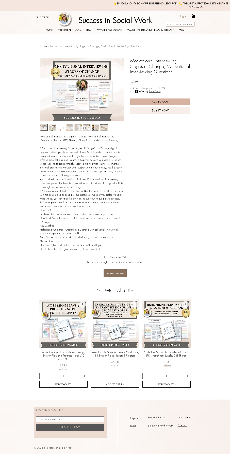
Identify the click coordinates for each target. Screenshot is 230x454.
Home (43, 46)
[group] (115, 343)
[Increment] (85, 376)
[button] (193, 16)
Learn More (154, 91)
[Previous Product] (34, 323)
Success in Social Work (115, 20)
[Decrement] (42, 376)
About (133, 425)
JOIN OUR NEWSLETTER (49, 410)
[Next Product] (195, 323)
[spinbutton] (63, 376)
